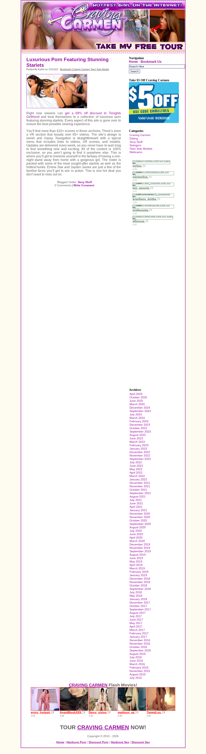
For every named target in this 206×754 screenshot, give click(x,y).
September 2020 (140, 523)
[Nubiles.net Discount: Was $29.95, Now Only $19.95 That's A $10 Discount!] (103, 52)
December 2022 (140, 452)
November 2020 (140, 517)
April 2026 (136, 394)
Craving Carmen (140, 135)
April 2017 (136, 626)
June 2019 (136, 558)
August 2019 (138, 554)
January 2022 (138, 479)
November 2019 (140, 547)
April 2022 (136, 472)
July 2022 (136, 462)
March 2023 (137, 441)
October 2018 (138, 585)
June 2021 (136, 503)
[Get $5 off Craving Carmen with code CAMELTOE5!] (154, 114)
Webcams (136, 152)
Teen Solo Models (141, 148)
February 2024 (139, 421)
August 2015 (138, 674)
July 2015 (136, 677)
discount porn (98, 742)
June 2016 (136, 660)
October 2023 (138, 428)
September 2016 (140, 650)
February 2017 (139, 633)
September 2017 (140, 609)
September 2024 (140, 411)
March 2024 (137, 417)
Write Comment (83, 185)
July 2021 (136, 500)
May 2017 (136, 623)
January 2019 (138, 575)
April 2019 (136, 565)
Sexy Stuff (85, 182)
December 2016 (140, 640)
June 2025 (136, 400)
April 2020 (136, 537)
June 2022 (136, 465)
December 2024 (140, 407)
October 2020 (138, 520)
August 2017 (138, 612)
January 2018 (138, 599)
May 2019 (136, 561)
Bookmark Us (151, 61)
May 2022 (136, 469)
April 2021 (136, 506)
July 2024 (136, 414)
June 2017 (136, 619)
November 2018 (140, 582)
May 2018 (136, 595)
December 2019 (140, 544)
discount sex (141, 742)
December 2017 (140, 602)
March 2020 (137, 541)
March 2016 (137, 664)
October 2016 (138, 647)
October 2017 (138, 606)
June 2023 (136, 438)
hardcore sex (120, 742)
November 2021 (140, 486)
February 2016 (139, 667)
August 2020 (138, 527)
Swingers (135, 145)
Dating (134, 138)
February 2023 (139, 445)
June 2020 (136, 534)
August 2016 (138, 653)
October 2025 (138, 397)
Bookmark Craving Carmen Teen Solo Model (84, 69)
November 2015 (140, 671)
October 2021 (138, 489)
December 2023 (140, 424)
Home (133, 61)
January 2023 (138, 448)
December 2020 (140, 513)
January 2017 (138, 636)
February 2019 (139, 571)
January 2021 (138, 510)
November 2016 (140, 643)
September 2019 (140, 551)
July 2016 (136, 657)
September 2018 (140, 588)
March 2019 (137, 568)
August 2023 (138, 435)
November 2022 (140, 455)
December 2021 (140, 482)
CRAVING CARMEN (88, 685)
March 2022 (137, 476)
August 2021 (138, 496)
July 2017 (136, 616)
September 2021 (140, 493)
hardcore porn (76, 742)
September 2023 (140, 431)
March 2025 (137, 404)
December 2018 (140, 578)
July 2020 (136, 530)
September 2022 (140, 458)
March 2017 (137, 629)
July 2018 (136, 592)
